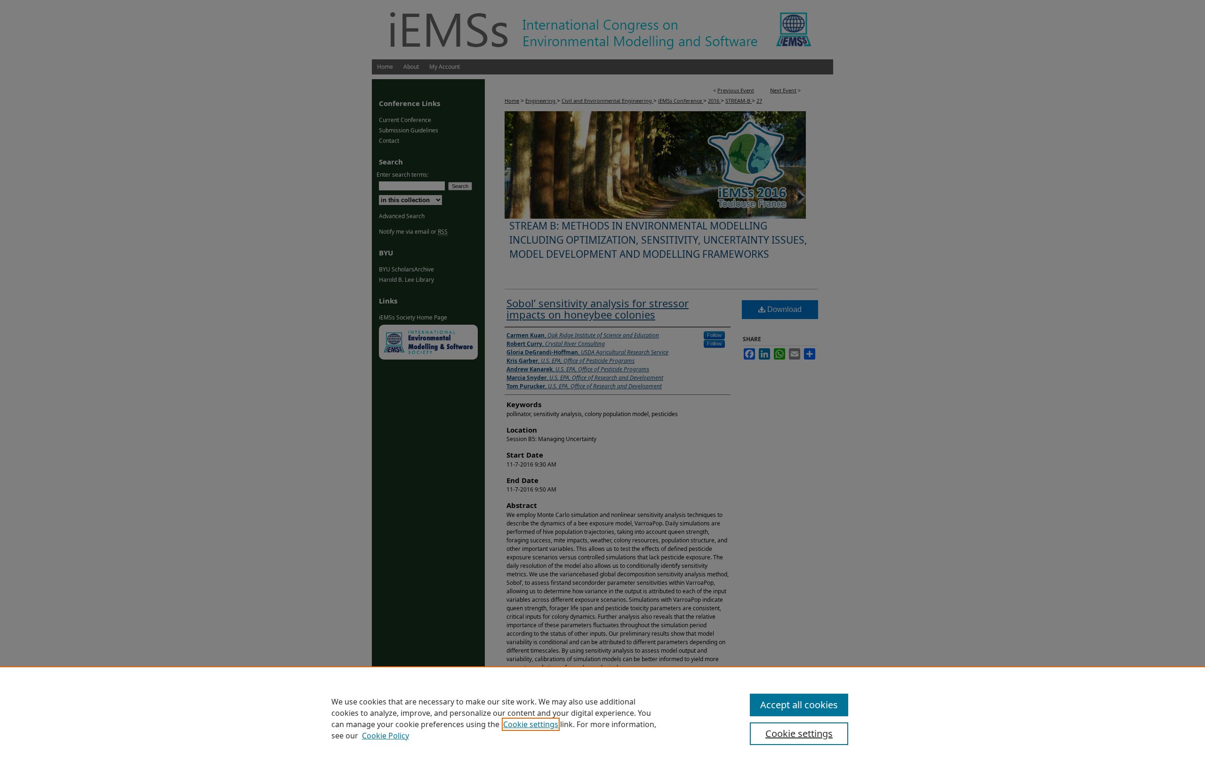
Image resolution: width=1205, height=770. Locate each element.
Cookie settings (530, 724)
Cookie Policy (385, 735)
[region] (602, 718)
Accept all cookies (799, 704)
